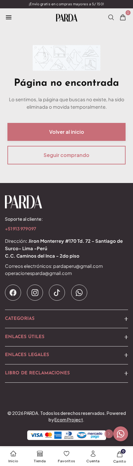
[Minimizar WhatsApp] (109, 433)
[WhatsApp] (79, 293)
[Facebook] (13, 293)
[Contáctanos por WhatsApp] (120, 433)
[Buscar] (111, 17)
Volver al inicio (66, 131)
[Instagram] (35, 293)
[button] (66, 319)
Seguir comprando (66, 155)
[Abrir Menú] (8, 17)
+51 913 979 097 (20, 229)
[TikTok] (57, 293)
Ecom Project (68, 419)
